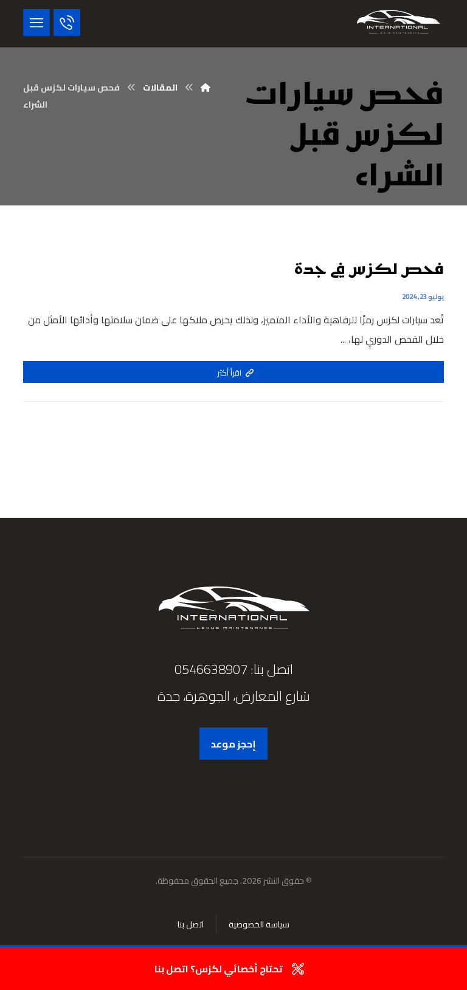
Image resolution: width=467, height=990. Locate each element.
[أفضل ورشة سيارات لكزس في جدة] (398, 23)
